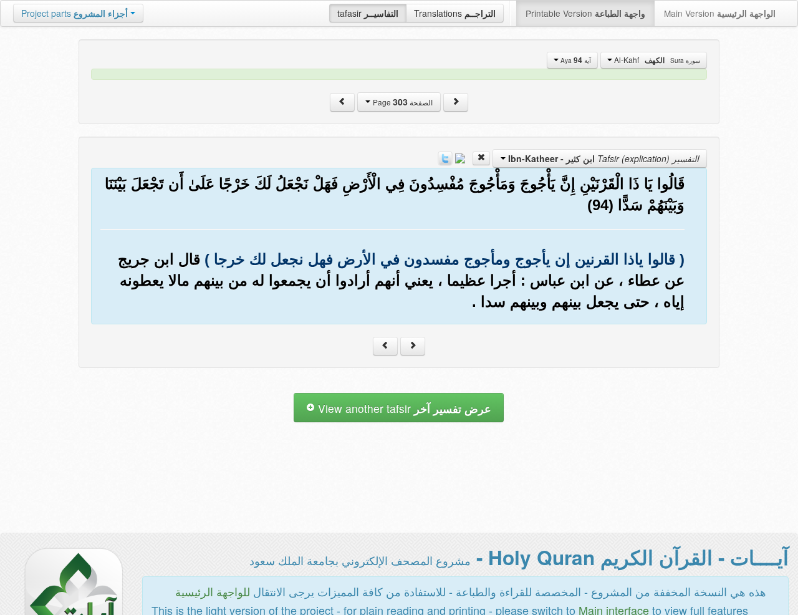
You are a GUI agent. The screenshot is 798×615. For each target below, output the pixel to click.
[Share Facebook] (460, 157)
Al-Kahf (656, 59)
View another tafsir (403, 408)
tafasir (367, 13)
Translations (455, 13)
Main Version (720, 13)
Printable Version (585, 13)
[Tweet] (445, 157)
